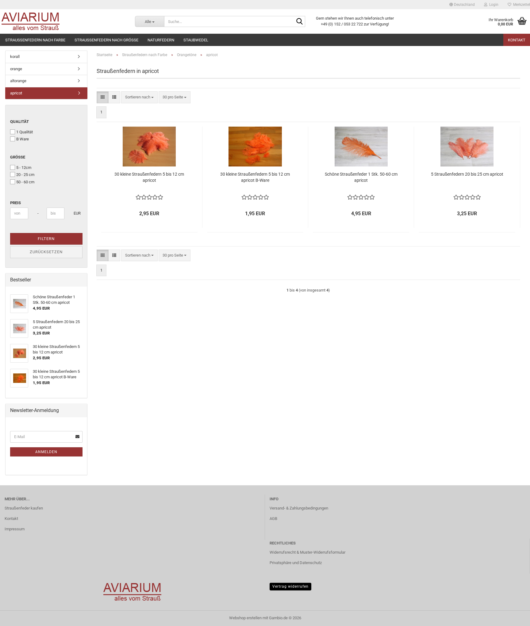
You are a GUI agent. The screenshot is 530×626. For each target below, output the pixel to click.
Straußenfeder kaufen (24, 508)
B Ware (22, 139)
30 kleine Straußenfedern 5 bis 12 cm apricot (149, 177)
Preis (15, 202)
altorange (18, 80)
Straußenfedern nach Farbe (35, 40)
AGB (273, 518)
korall (15, 56)
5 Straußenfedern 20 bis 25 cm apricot (467, 174)
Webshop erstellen (245, 618)
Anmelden (46, 452)
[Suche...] (299, 21)
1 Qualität (24, 132)
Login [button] (492, 4)
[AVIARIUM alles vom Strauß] (63, 21)
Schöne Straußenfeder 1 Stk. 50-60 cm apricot (361, 177)
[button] (462, 4)
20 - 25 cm (25, 174)
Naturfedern (161, 40)
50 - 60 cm (25, 182)
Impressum (15, 529)
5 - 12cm (23, 167)
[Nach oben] (513, 616)
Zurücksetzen (46, 252)
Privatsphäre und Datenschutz (296, 562)
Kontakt (516, 40)
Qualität (19, 121)
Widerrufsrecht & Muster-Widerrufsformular (307, 552)
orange (16, 69)
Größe (17, 157)
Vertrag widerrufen (290, 586)
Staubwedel (195, 40)
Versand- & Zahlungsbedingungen (299, 508)
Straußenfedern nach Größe (106, 40)
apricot (16, 93)
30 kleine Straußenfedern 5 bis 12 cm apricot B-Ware (255, 177)
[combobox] (139, 97)
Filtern (46, 238)
